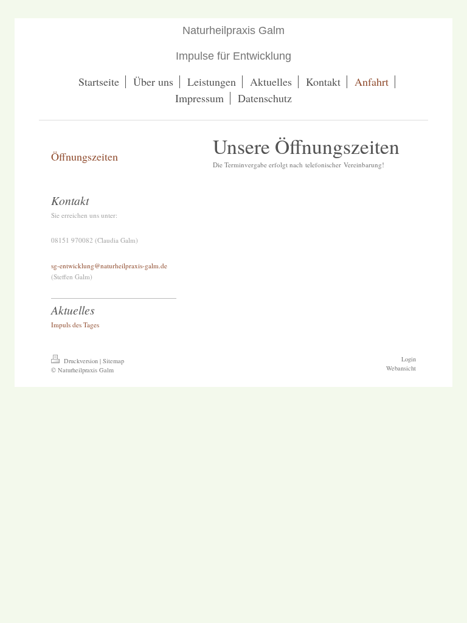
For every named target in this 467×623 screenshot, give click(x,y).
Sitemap (113, 361)
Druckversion (81, 361)
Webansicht (401, 368)
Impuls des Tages (75, 324)
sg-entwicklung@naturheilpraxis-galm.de (109, 265)
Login (408, 359)
